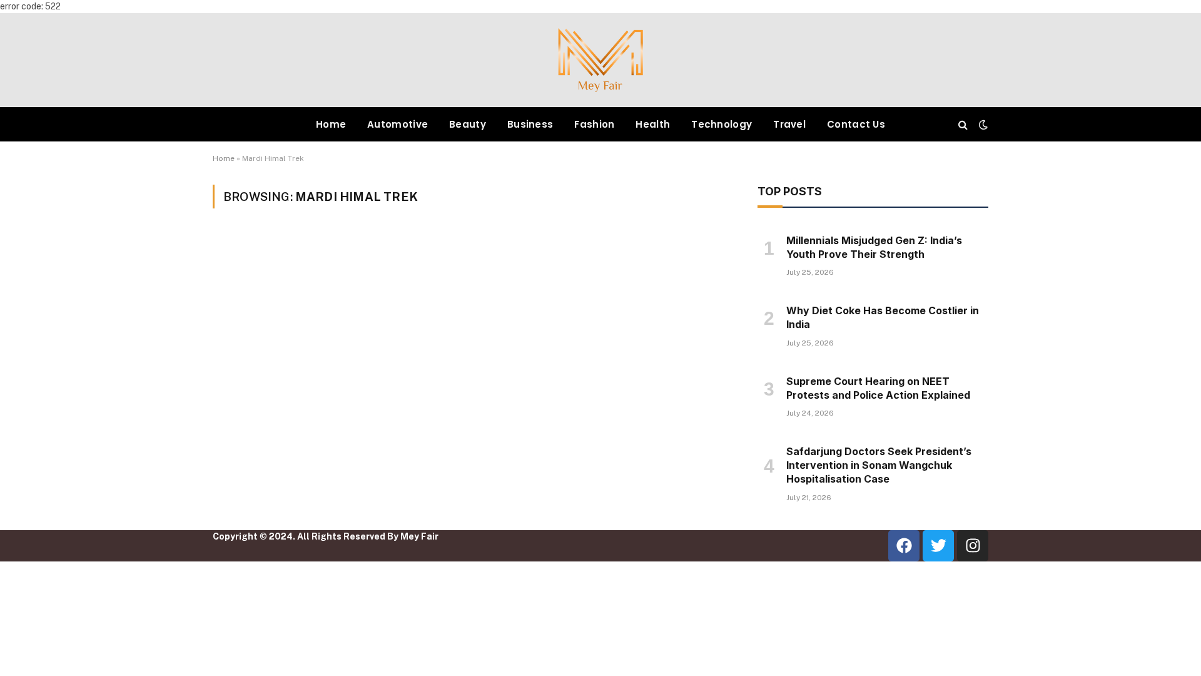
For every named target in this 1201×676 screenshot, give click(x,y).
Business (530, 124)
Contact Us (856, 124)
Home (331, 124)
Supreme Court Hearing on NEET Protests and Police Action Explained (878, 388)
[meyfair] (600, 60)
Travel (789, 124)
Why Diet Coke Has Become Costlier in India (882, 317)
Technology (721, 124)
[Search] (963, 124)
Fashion (594, 124)
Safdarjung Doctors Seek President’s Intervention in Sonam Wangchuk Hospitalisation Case (878, 465)
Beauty (467, 124)
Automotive (397, 124)
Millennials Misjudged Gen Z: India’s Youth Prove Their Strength (874, 247)
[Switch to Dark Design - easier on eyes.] (982, 125)
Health (653, 124)
